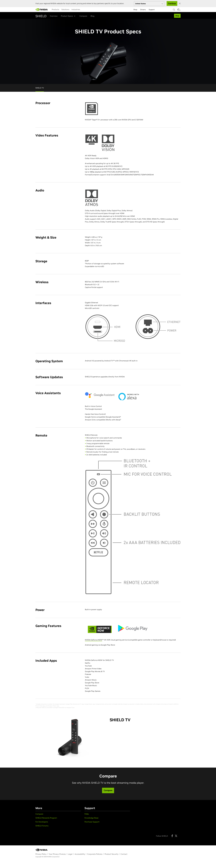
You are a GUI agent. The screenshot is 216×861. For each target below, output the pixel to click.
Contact (123, 854)
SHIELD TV (39, 88)
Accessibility (80, 854)
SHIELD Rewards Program (46, 818)
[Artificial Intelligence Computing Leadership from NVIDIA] (41, 9)
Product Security (111, 854)
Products (55, 9)
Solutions (65, 9)
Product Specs (67, 16)
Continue (172, 3)
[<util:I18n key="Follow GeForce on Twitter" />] (176, 835)
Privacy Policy (40, 854)
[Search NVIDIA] (174, 9)
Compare (83, 16)
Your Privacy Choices (57, 854)
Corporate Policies (94, 854)
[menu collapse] (83, 9)
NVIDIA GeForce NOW (93, 640)
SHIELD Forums (41, 826)
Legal (70, 854)
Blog (92, 16)
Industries (76, 9)
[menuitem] (55, 9)
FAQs (86, 814)
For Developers (41, 822)
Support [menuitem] (152, 10)
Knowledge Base (91, 818)
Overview (53, 16)
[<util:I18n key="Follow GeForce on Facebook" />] (172, 835)
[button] (178, 10)
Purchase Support (91, 822)
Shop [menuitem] (135, 10)
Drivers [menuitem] (143, 10)
